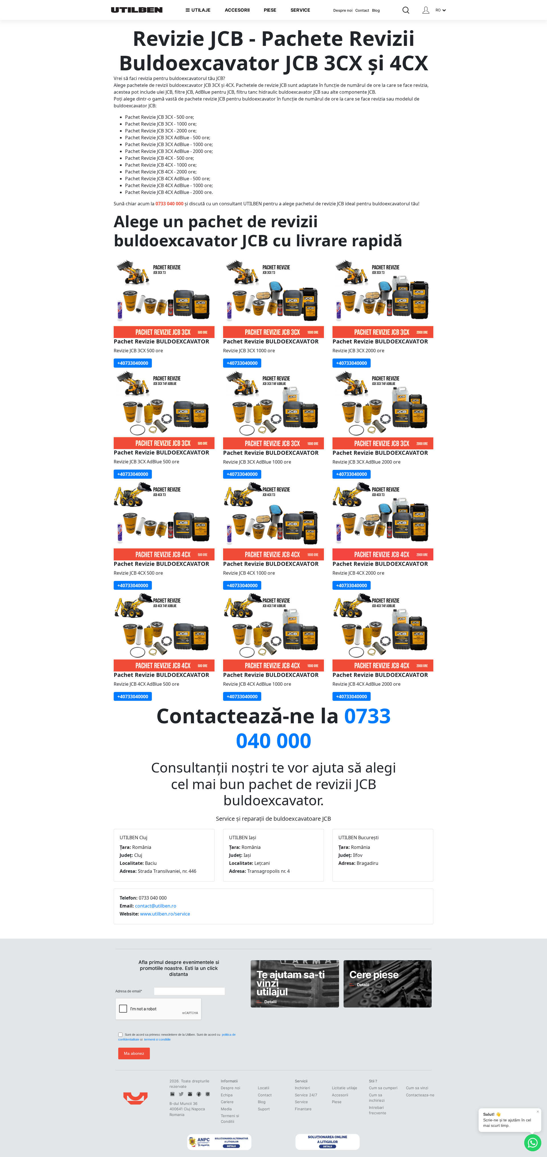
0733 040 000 (169, 203)
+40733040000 (132, 363)
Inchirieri (302, 1088)
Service (301, 1101)
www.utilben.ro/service (165, 914)
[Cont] (426, 10)
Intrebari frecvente (377, 1110)
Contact (362, 10)
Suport (264, 1109)
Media (226, 1109)
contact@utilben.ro (155, 906)
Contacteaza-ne (420, 1095)
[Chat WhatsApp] (532, 1142)
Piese (337, 1101)
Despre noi (342, 10)
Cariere (227, 1101)
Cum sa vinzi (417, 1088)
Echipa (226, 1095)
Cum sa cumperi (383, 1088)
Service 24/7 (306, 1095)
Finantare (303, 1109)
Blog (376, 10)
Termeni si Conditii (230, 1118)
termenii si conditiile (157, 1039)
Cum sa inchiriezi (377, 1098)
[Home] (136, 10)
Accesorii (340, 1095)
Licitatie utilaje (344, 1088)
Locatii (263, 1088)
